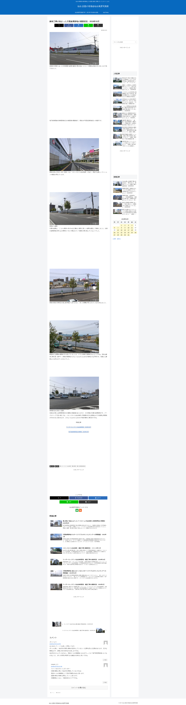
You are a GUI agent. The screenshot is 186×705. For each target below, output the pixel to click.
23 (125, 232)
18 (132, 230)
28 (118, 235)
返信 (106, 659)
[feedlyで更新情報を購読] (76, 510)
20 (114, 232)
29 (121, 235)
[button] (98, 25)
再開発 (57, 466)
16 (125, 230)
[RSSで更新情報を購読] (80, 510)
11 (132, 227)
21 (118, 232)
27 (114, 235)
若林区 (52, 466)
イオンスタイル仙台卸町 (66, 466)
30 (125, 235)
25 (132, 232)
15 (121, 230)
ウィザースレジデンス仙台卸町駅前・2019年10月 (79, 427)
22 (121, 232)
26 (135, 232)
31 (128, 235)
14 (118, 230)
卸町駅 (74, 466)
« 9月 (114, 238)
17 (128, 230)
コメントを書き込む (78, 687)
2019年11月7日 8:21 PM (56, 666)
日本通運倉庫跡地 (81, 466)
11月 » (119, 238)
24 (128, 232)
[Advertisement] (79, 244)
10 (128, 227)
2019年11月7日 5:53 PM (55, 644)
